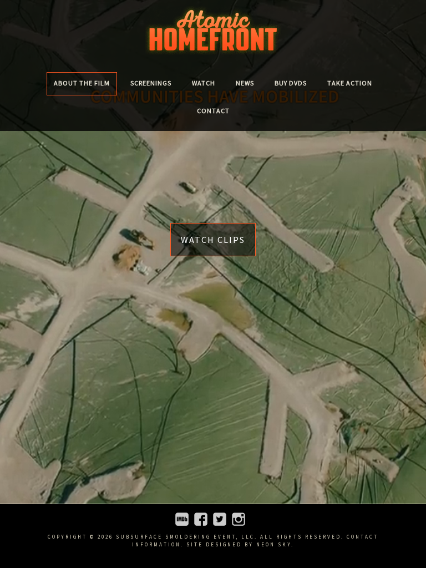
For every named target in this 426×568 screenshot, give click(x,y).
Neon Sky (273, 544)
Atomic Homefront (213, 30)
